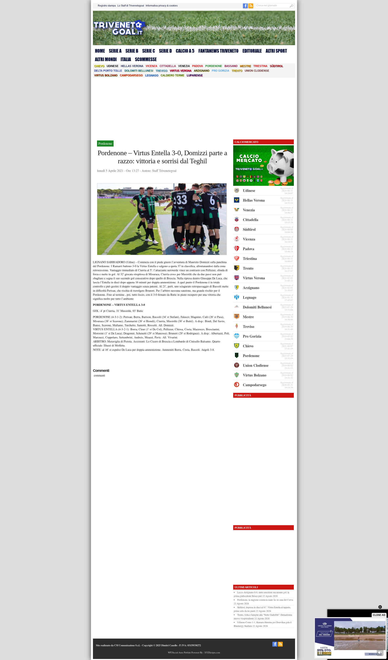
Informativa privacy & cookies (162, 5)
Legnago (151, 75)
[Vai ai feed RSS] (250, 7)
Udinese (112, 66)
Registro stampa (107, 5)
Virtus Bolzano (105, 75)
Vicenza (151, 66)
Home (100, 50)
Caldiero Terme (172, 75)
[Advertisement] (194, 108)
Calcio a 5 (185, 50)
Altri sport (276, 50)
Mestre (245, 66)
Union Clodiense (257, 70)
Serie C (148, 50)
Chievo (99, 66)
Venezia (184, 66)
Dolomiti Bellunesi (138, 70)
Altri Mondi (106, 59)
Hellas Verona (132, 66)
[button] (380, 607)
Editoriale (252, 50)
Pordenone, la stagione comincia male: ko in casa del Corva (265, 599)
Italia (126, 59)
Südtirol (276, 66)
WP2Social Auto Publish (179, 652)
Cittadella (168, 66)
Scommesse (146, 59)
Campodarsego (131, 75)
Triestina (260, 66)
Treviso (161, 70)
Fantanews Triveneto (218, 50)
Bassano (231, 66)
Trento (237, 70)
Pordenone (213, 66)
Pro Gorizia (220, 70)
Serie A (115, 50)
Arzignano (201, 70)
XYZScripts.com (212, 652)
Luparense (195, 75)
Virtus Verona (180, 70)
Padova (197, 66)
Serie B (131, 50)
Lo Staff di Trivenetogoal (130, 5)
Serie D (165, 50)
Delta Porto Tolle (108, 70)
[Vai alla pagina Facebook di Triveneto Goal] (245, 7)
